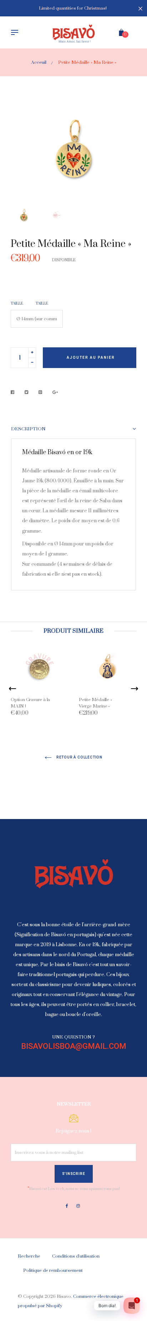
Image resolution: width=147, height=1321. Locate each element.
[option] (73, 152)
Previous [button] (21, 152)
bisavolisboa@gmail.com (73, 1046)
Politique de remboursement (53, 1270)
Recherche (29, 1256)
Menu (16, 33)
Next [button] (125, 152)
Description (28, 429)
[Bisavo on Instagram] (78, 1206)
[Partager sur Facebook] (14, 392)
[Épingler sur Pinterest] (40, 392)
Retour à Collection (78, 757)
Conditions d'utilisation (76, 1256)
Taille (17, 303)
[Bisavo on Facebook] (67, 1206)
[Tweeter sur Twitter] (26, 392)
